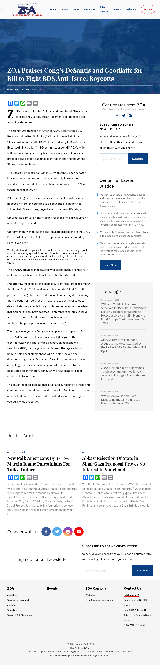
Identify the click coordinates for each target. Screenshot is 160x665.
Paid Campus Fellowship (99, 599)
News (76, 9)
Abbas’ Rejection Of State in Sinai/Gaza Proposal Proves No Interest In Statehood (113, 463)
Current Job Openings (19, 614)
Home (53, 9)
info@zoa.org (131, 594)
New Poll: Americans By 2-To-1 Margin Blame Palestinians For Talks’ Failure (38, 463)
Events (117, 9)
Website (90, 594)
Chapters (12, 609)
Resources (89, 9)
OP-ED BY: (16, 452)
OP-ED (85, 452)
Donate (148, 9)
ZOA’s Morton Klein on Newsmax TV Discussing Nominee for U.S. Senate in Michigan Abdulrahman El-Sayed (123, 373)
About (64, 9)
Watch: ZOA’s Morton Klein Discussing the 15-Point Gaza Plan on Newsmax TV (120, 399)
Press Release (22, 90)
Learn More (110, 264)
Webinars (131, 9)
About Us (12, 594)
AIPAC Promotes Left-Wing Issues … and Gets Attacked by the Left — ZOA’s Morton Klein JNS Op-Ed (123, 345)
